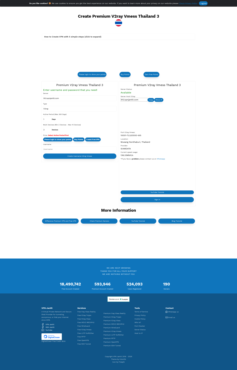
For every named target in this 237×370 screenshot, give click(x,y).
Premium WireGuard (112, 328)
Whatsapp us (173, 312)
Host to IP (139, 333)
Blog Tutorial (177, 221)
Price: (45, 135)
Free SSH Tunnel (84, 344)
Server (45, 93)
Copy (151, 100)
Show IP (159, 100)
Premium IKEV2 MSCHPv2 (114, 324)
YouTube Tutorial (157, 192)
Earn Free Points (151, 74)
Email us (171, 317)
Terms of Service (141, 312)
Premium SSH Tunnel (112, 346)
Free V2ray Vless (83, 319)
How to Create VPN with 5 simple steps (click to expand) (72, 37)
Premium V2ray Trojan (112, 317)
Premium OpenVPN (111, 342)
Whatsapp (161, 159)
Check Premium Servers (99, 221)
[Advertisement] (94, 56)
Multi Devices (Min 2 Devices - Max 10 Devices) (62, 125)
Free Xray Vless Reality (86, 312)
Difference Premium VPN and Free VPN (60, 221)
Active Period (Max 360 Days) (54, 114)
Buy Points (125, 74)
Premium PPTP (109, 338)
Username (47, 144)
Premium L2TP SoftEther (114, 335)
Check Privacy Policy (188, 3)
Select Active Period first (58, 135)
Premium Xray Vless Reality (114, 313)
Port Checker (140, 326)
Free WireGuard (83, 326)
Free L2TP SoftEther (85, 333)
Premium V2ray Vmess (112, 331)
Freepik (122, 362)
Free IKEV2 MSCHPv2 (85, 322)
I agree (203, 3)
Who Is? (138, 322)
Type (45, 104)
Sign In (157, 200)
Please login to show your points (92, 74)
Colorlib (123, 359)
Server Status (140, 330)
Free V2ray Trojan (84, 315)
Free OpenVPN (83, 340)
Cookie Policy (140, 319)
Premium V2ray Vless (112, 321)
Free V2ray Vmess (84, 330)
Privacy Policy (140, 315)
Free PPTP (81, 337)
